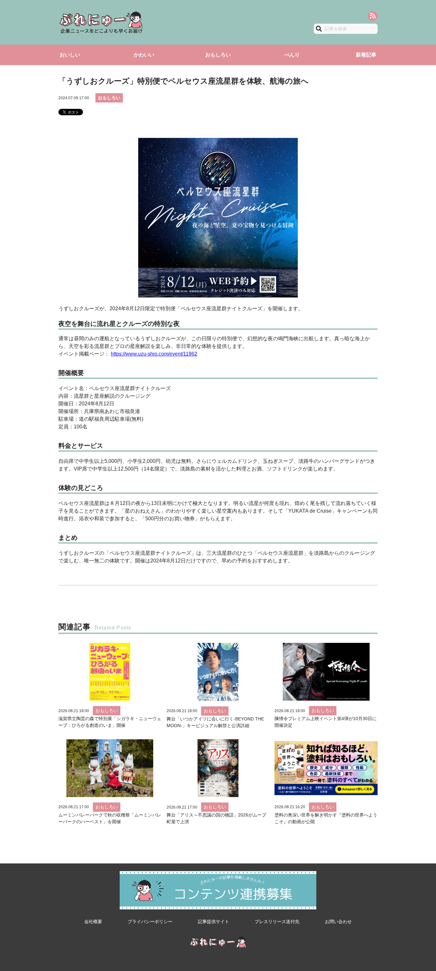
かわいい (144, 54)
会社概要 (93, 921)
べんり (292, 54)
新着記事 (366, 54)
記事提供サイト (213, 921)
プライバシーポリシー (150, 921)
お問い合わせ (338, 921)
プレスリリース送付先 (277, 921)
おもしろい (218, 54)
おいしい (70, 54)
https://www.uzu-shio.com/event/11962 (154, 354)
